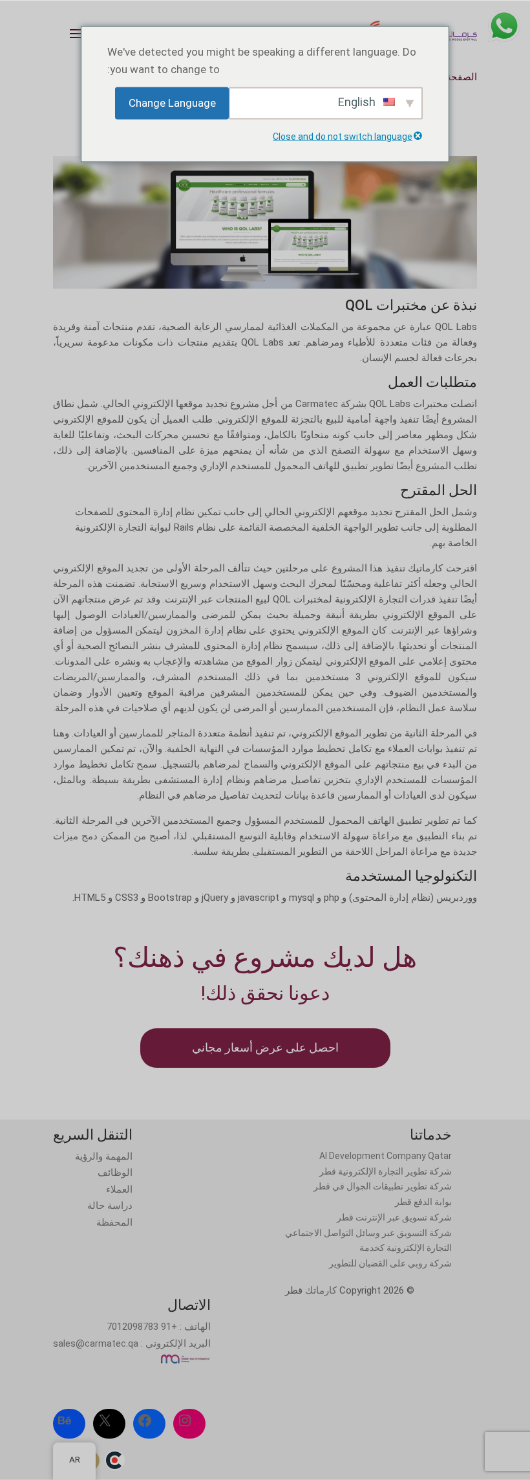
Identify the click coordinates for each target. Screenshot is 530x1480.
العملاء (119, 1189)
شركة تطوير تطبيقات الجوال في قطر (382, 1186)
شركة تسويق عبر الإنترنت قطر (394, 1217)
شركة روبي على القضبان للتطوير (390, 1263)
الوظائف (115, 1172)
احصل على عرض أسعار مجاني (265, 1047)
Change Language (172, 102)
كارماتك (321, 1290)
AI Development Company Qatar (385, 1156)
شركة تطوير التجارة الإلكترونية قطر (385, 1171)
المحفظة (114, 1222)
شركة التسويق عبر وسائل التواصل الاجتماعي (368, 1233)
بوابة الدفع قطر (423, 1202)
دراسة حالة (109, 1205)
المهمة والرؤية (103, 1156)
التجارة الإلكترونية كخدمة (405, 1248)
